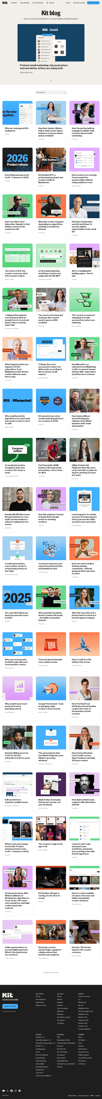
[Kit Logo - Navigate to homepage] (5, 3)
